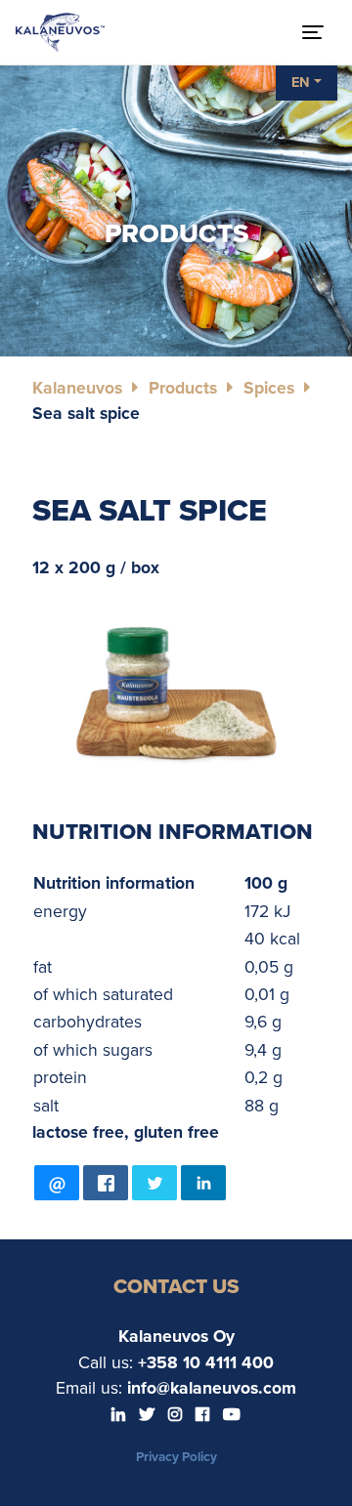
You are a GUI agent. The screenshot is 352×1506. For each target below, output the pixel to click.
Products (183, 388)
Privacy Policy (176, 1457)
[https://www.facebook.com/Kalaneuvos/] (204, 1415)
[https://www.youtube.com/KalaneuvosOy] (232, 1415)
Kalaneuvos (77, 388)
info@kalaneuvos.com (211, 1388)
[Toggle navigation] (312, 32)
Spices (268, 388)
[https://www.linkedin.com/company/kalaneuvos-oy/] (120, 1415)
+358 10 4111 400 (206, 1363)
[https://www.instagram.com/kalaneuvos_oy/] (177, 1415)
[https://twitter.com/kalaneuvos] (148, 1415)
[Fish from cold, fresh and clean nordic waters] (60, 32)
